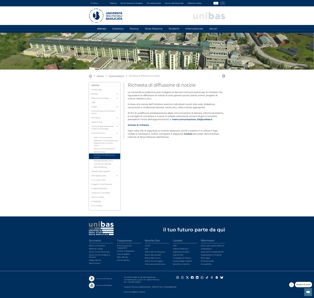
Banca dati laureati (153, 255)
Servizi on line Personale (99, 252)
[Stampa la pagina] (223, 75)
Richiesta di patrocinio (103, 161)
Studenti (174, 28)
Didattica (118, 28)
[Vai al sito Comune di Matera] (100, 285)
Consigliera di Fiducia (182, 258)
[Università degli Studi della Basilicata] (105, 15)
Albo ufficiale (122, 257)
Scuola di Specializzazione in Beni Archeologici (102, 127)
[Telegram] (217, 277)
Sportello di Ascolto (181, 264)
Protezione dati (207, 261)
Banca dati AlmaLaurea (155, 252)
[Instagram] (178, 277)
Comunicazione (98, 133)
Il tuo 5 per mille (98, 180)
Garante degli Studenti (182, 261)
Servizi (213, 28)
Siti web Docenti (154, 3)
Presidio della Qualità (100, 171)
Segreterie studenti (181, 252)
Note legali (205, 258)
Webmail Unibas (194, 3)
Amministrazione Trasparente (124, 247)
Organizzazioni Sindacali (211, 255)
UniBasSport (206, 249)
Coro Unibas (96, 206)
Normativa (95, 118)
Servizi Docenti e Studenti (131, 3)
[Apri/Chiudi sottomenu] (116, 94)
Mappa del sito (95, 260)
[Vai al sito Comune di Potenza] (100, 278)
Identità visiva (99, 152)
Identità (94, 94)
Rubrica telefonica (180, 249)
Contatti (178, 240)
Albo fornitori (94, 263)
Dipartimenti (97, 122)
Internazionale (194, 28)
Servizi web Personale (174, 3)
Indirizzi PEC (178, 255)
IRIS (146, 249)
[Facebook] (193, 277)
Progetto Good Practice (101, 184)
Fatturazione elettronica (155, 264)
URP (175, 246)
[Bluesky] (222, 277)
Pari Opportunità (98, 176)
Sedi (93, 102)
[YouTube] (183, 277)
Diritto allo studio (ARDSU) (212, 246)
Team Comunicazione (103, 137)
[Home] (90, 76)
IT (216, 3)
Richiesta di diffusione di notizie (104, 156)
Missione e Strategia (100, 98)
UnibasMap (96, 201)
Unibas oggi (96, 89)
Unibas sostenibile (99, 188)
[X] (188, 277)
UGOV (147, 246)
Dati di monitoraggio (154, 261)
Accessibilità (206, 264)
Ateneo (101, 28)
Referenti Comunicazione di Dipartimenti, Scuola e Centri (106, 143)
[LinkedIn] (198, 277)
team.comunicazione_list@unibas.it (192, 119)
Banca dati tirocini (153, 258)
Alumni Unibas (97, 197)
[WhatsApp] (203, 277)
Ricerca (134, 28)
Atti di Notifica (123, 260)
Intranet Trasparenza (125, 251)
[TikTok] (207, 277)
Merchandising (100, 167)
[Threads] (212, 277)
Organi (94, 107)
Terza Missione (154, 28)
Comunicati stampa (102, 164)
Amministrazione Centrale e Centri (103, 112)
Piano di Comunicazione (104, 149)
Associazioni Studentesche (212, 252)
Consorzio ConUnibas (100, 193)
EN (223, 3)
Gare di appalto (123, 254)
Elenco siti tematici (97, 246)
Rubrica (113, 3)
